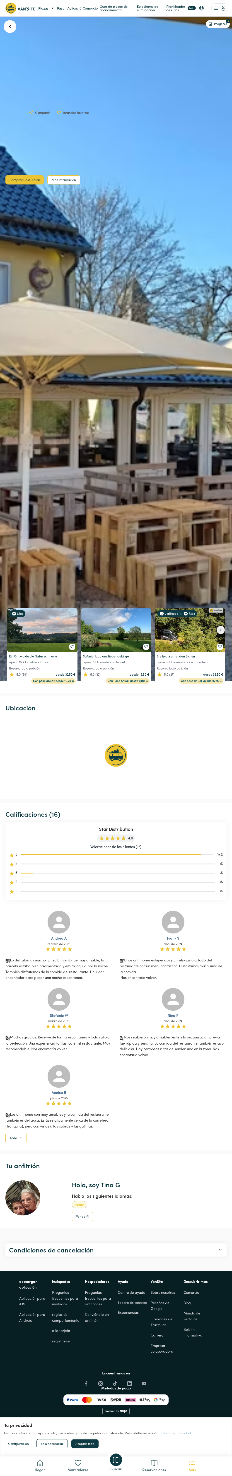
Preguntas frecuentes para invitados (65, 1298)
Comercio (191, 1292)
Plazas (43, 8)
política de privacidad (175, 1433)
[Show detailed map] (116, 755)
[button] (201, 8)
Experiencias (128, 1312)
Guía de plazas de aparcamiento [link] (114, 8)
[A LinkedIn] (129, 1382)
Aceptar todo (84, 1443)
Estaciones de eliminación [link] (148, 8)
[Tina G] (22, 1197)
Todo (13, 1138)
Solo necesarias (52, 1443)
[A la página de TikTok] (114, 1382)
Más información (64, 180)
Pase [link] (61, 8)
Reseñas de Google (160, 1305)
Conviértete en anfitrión (97, 1317)
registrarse (61, 1341)
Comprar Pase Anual (25, 180)
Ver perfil (82, 1216)
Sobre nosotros (163, 1292)
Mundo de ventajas (192, 1316)
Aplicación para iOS (32, 1301)
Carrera (157, 1335)
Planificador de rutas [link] (180, 8)
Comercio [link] (90, 8)
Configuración (18, 1443)
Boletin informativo (193, 1332)
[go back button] (10, 26)
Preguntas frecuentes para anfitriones (98, 1298)
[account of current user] (219, 8)
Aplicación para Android (32, 1317)
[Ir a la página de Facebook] (85, 1382)
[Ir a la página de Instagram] (100, 1382)
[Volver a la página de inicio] (20, 8)
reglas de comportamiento (65, 1317)
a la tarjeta (61, 1330)
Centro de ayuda (131, 1292)
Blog (187, 1302)
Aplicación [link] (75, 8)
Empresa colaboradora (162, 1348)
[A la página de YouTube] (143, 1382)
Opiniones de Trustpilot (162, 1322)
